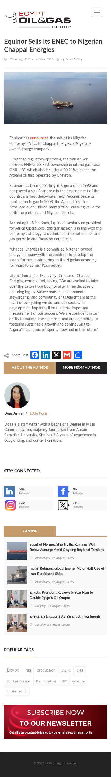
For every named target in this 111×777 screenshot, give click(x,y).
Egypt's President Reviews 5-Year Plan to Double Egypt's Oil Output (61, 595)
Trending (30, 531)
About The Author (30, 367)
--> (4, 505)
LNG (80, 670)
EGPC (66, 670)
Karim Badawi (46, 681)
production (46, 670)
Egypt (13, 670)
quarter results (17, 691)
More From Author (81, 367)
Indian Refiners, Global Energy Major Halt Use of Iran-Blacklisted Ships (67, 571)
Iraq (28, 670)
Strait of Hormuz (18, 681)
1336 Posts (39, 413)
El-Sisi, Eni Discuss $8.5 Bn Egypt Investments (65, 616)
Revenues (78, 681)
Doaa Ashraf (73, 59)
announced (39, 138)
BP (64, 681)
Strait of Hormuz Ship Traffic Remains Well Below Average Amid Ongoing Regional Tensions (67, 547)
